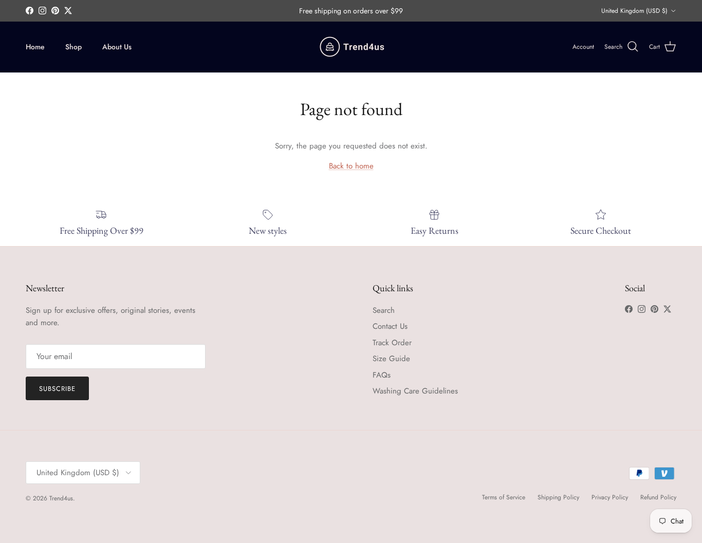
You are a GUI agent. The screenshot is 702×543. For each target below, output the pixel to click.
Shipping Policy (558, 497)
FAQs (382, 375)
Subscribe (57, 389)
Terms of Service (503, 497)
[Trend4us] (351, 47)
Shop (73, 47)
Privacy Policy (610, 497)
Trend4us (61, 498)
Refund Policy (658, 497)
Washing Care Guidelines (415, 391)
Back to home (351, 166)
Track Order (392, 342)
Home (35, 47)
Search (384, 310)
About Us (117, 47)
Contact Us (390, 326)
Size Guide (391, 358)
